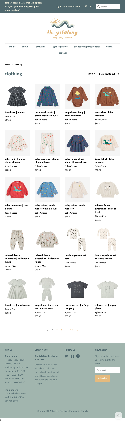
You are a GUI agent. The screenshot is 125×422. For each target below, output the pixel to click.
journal (109, 46)
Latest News (41, 350)
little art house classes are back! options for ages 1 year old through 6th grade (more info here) (23, 6)
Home (7, 64)
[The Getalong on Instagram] (78, 356)
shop (11, 46)
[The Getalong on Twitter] (66, 356)
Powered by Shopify (78, 411)
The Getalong (62, 411)
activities (41, 46)
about (25, 46)
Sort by (91, 73)
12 (71, 330)
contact (63, 53)
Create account (73, 6)
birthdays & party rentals (87, 46)
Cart (91, 6)
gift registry (59, 46)
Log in (58, 6)
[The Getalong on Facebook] (72, 356)
